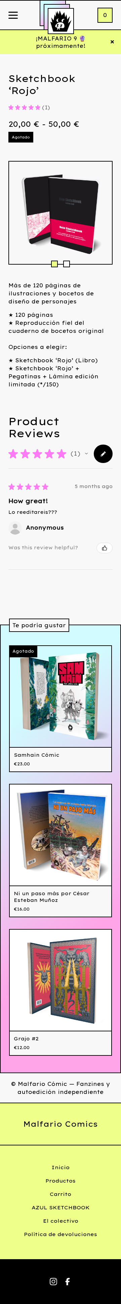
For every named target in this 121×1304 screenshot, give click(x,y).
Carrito (60, 1194)
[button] (86, 454)
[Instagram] (53, 1282)
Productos (60, 1181)
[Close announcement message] (112, 42)
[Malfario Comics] (61, 21)
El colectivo (60, 1221)
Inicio (60, 1167)
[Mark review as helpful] (104, 548)
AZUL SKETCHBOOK (61, 1207)
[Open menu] (13, 16)
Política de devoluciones (60, 1234)
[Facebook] (68, 1282)
